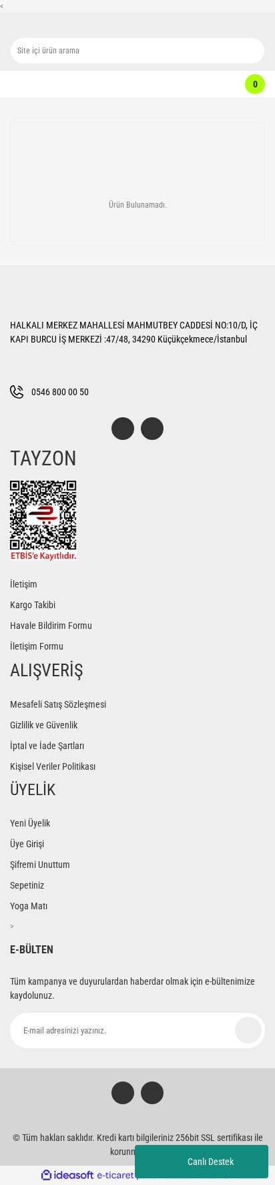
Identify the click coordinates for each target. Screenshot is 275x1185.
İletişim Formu (36, 646)
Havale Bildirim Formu (51, 625)
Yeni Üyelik (30, 823)
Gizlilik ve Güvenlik (43, 725)
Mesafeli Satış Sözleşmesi (58, 704)
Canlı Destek (211, 1161)
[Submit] (248, 1030)
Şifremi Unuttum (40, 864)
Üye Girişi (27, 844)
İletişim (23, 584)
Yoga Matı (28, 906)
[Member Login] (130, 84)
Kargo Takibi (32, 605)
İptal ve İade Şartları (47, 745)
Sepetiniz (27, 885)
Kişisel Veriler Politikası (52, 766)
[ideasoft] (67, 1175)
